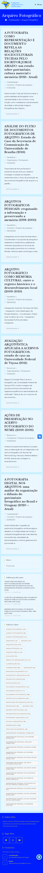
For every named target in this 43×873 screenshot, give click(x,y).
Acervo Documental (16, 629)
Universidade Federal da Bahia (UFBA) (21, 747)
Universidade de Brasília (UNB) (20, 733)
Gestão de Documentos (17, 698)
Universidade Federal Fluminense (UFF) (19, 804)
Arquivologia (14, 644)
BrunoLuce (11, 368)
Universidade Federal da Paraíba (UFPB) (19, 752)
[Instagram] (13, 840)
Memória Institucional (16, 710)
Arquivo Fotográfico (30, 20)
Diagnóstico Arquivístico (18, 675)
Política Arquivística (16, 721)
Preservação (13, 725)
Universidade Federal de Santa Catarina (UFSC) (18, 763)
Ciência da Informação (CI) (18, 660)
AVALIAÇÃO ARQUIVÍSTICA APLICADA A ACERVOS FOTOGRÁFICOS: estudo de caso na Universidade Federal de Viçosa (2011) (21, 352)
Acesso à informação (16, 637)
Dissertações (12, 160)
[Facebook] (6, 840)
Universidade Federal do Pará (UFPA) (21, 789)
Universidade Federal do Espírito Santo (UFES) (20, 778)
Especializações (13, 371)
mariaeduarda (12, 82)
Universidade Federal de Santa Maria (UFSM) (21, 768)
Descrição (29, 667)
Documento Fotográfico (18, 694)
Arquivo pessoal (14, 648)
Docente (10, 85)
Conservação (13, 667)
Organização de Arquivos (18, 714)
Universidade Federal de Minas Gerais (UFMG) (21, 758)
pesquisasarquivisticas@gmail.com (20, 863)
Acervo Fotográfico (16, 633)
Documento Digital (15, 691)
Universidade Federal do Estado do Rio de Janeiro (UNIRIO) (21, 783)
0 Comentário (16, 592)
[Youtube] (20, 840)
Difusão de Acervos (15, 679)
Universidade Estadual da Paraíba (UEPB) (20, 737)
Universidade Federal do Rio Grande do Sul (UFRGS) (21, 799)
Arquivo (26, 641)
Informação (12, 706)
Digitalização (13, 683)
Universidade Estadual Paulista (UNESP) (19, 742)
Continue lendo (13, 114)
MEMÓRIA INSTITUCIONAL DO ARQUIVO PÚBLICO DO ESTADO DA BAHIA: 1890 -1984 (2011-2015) (20, 611)
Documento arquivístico (17, 687)
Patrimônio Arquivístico (17, 717)
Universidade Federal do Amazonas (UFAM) (20, 773)
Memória (27, 706)
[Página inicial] (6, 20)
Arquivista (12, 641)
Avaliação (11, 656)
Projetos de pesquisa (24, 85)
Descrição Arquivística (17, 671)
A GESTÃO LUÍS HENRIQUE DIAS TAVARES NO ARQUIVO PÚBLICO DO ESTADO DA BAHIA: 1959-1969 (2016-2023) (20, 599)
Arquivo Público (14, 652)
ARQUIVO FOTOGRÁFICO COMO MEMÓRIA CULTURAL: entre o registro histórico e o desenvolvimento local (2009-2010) (20, 280)
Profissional (23, 160)
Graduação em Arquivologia (19, 702)
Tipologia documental (17, 729)
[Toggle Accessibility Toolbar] (39, 857)
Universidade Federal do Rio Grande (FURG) (21, 794)
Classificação (13, 664)
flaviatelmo (11, 157)
